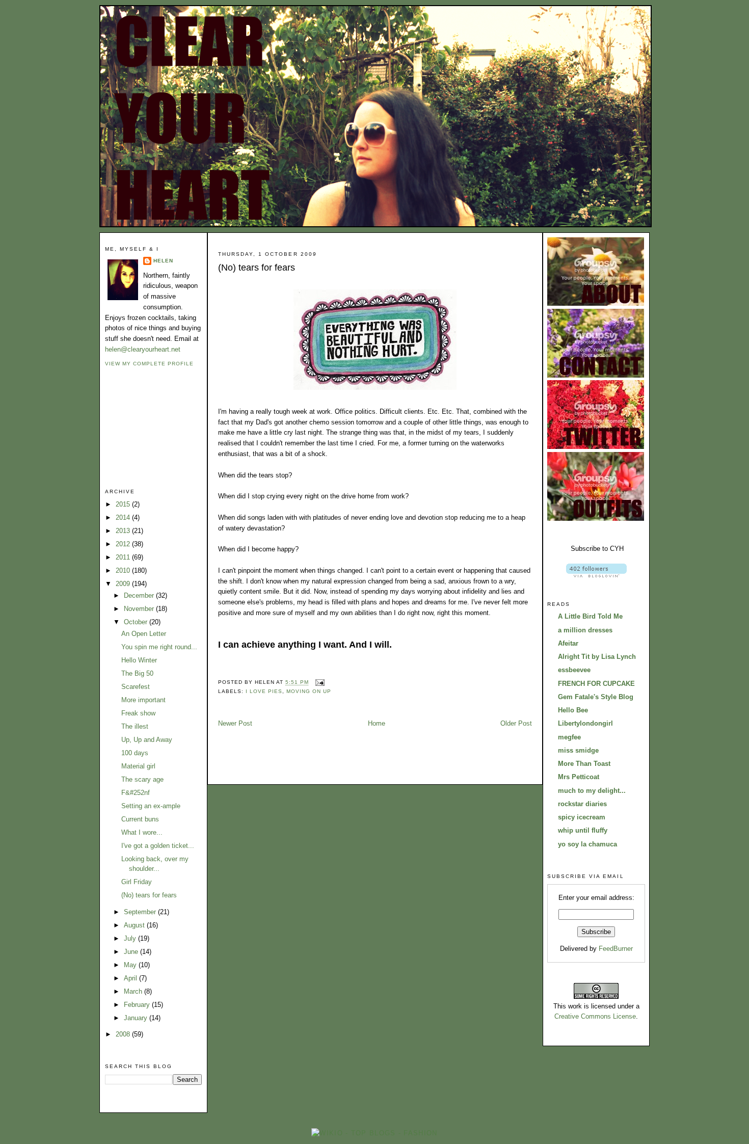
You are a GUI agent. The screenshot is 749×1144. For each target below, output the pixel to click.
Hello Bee (573, 710)
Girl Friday (136, 882)
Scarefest (135, 686)
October (136, 622)
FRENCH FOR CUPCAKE (596, 683)
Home (376, 723)
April (131, 978)
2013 (124, 531)
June (132, 951)
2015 (124, 504)
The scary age (142, 779)
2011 (124, 557)
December (140, 595)
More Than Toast (584, 763)
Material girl (138, 766)
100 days (134, 753)
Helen (163, 260)
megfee (569, 737)
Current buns (140, 819)
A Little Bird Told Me (590, 616)
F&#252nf (135, 792)
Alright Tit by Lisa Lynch (597, 656)
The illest (134, 726)
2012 (124, 544)
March (134, 991)
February (138, 1004)
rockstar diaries (582, 804)
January (136, 1018)
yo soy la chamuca (587, 844)
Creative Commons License (595, 1016)
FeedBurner (616, 948)
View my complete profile (149, 363)
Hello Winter (139, 660)
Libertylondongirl (585, 723)
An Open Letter (143, 633)
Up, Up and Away (146, 739)
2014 (124, 517)
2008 (124, 1034)
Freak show (138, 713)
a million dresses (585, 630)
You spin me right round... (159, 647)
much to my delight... (592, 790)
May (131, 965)
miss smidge (578, 750)
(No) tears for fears (149, 895)
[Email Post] (319, 682)
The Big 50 (137, 673)
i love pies (264, 691)
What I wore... (142, 832)
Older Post (516, 723)
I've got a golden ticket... (157, 845)
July (131, 938)
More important (143, 700)
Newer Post (235, 723)
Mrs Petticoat (578, 777)
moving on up (308, 691)
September (141, 912)
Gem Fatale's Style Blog (595, 697)
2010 (124, 570)
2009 (124, 584)
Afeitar (568, 643)
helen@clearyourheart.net (142, 349)
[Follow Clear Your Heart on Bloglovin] (596, 575)
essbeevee (574, 670)
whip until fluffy (582, 830)
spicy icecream (581, 817)
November (140, 609)
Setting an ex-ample (150, 806)
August (135, 925)
